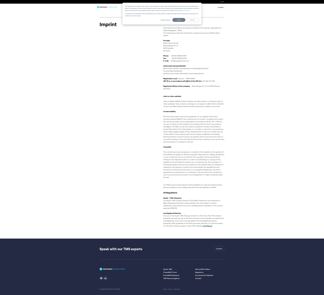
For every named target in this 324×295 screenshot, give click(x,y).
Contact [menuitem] (198, 278)
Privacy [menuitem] (170, 289)
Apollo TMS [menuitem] (167, 269)
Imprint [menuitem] (165, 289)
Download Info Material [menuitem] (204, 275)
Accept (179, 20)
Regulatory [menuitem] (199, 272)
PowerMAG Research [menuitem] (171, 275)
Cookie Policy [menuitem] (176, 289)
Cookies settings (165, 20)
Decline (192, 20)
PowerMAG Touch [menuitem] (170, 272)
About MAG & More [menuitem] (202, 269)
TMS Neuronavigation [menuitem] (171, 278)
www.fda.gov (207, 226)
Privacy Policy (186, 10)
